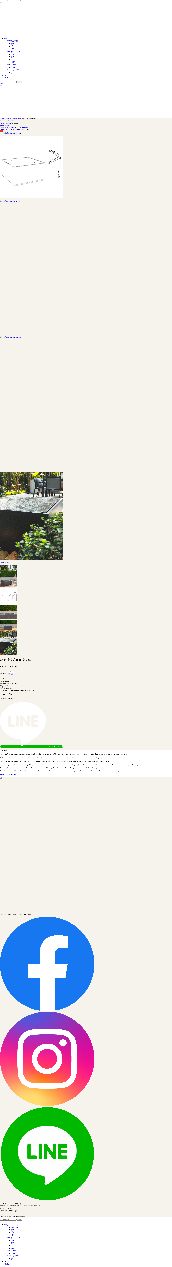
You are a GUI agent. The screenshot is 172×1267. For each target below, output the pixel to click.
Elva (12, 53)
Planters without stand (13, 51)
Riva (12, 72)
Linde (12, 49)
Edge (12, 45)
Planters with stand (12, 40)
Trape (12, 48)
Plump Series (14, 41)
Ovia (12, 74)
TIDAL (13, 67)
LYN (12, 66)
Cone (12, 46)
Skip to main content (16, 1)
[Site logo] (10, 34)
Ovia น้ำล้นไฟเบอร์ (6, 123)
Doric (12, 54)
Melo (12, 62)
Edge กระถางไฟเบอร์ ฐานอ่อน (9, 129)
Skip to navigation (5, 1)
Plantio (13, 61)
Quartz (13, 59)
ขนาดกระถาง (4, 673)
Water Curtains (11, 64)
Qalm (12, 70)
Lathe (12, 43)
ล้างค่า (11, 674)
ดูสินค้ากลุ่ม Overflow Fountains (9, 774)
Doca (12, 58)
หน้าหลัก (3, 118)
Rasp (12, 56)
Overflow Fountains (13, 69)
